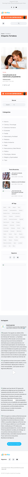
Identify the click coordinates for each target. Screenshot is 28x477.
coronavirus (17, 216)
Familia (6, 133)
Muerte (10, 234)
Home (2, 33)
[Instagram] (13, 459)
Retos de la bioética (7, 243)
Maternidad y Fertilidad (10, 136)
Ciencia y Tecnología (10, 124)
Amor (19, 207)
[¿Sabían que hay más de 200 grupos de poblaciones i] (14, 400)
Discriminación (6, 222)
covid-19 (5, 219)
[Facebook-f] (9, 459)
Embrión (18, 225)
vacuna (4, 246)
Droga (13, 222)
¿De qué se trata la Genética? (17, 173)
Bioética (20, 210)
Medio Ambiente (9, 142)
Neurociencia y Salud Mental (12, 148)
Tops (5, 160)
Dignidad (21, 219)
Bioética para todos (16, 213)
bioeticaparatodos (13, 210)
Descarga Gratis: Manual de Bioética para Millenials (12, 468)
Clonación (11, 216)
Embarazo (5, 225)
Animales (5, 210)
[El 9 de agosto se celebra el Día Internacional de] (14, 428)
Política (6, 151)
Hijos (23, 228)
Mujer (5, 145)
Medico (4, 234)
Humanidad (5, 231)
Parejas (4, 240)
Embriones (12, 225)
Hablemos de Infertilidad (18, 182)
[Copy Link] (8, 85)
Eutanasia (7, 130)
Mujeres (20, 234)
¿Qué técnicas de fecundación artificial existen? (17, 192)
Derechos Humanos (10, 127)
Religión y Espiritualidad (11, 157)
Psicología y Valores (10, 154)
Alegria (14, 207)
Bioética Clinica (6, 213)
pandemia (22, 237)
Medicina (6, 139)
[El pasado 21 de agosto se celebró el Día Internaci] (14, 345)
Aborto (6, 121)
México (4, 237)
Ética (14, 246)
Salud (15, 243)
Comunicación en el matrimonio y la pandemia (11, 76)
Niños (17, 237)
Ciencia (4, 216)
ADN (9, 207)
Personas (16, 240)
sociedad (20, 243)
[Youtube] (17, 459)
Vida (9, 246)
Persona (10, 240)
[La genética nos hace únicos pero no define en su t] (14, 372)
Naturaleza (11, 237)
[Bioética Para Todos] (5, 12)
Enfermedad (6, 228)
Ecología (18, 222)
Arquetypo (17, 473)
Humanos (12, 231)
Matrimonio (19, 231)
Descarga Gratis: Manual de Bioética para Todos (14, 3)
